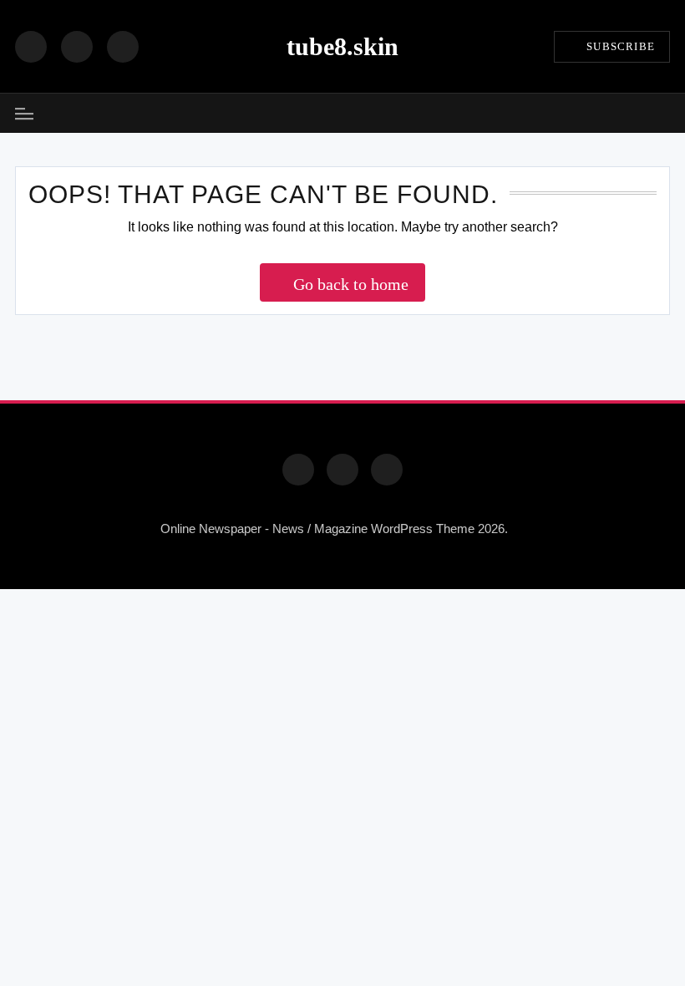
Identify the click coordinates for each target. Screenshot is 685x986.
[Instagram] (77, 47)
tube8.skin (342, 46)
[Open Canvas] (24, 113)
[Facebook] (31, 47)
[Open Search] (664, 113)
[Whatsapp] (387, 469)
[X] (123, 47)
